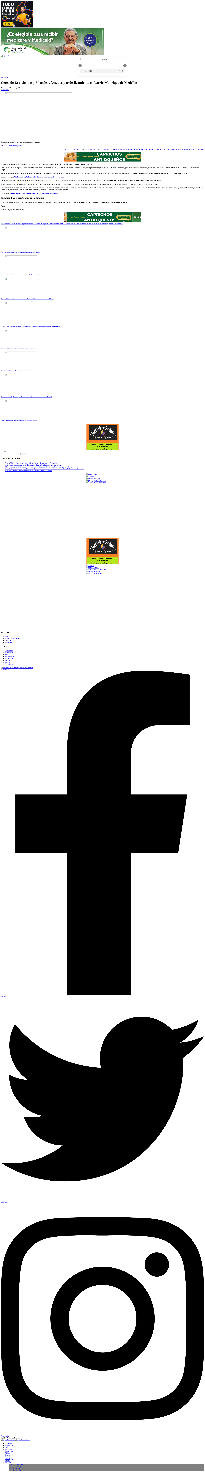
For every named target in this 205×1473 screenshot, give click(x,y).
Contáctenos (9, 640)
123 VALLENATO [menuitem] (16, 1464)
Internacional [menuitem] (9, 1445)
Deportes (8, 662)
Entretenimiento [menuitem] (10, 1449)
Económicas (9, 658)
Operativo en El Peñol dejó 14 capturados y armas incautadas (17, 370)
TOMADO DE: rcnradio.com (73, 149)
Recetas (7, 660)
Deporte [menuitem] (8, 1457)
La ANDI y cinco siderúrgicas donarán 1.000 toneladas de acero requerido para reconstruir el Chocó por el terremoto (31, 326)
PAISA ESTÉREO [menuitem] (15, 1468)
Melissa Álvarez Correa (9, 145)
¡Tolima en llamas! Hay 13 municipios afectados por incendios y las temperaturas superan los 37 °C (26, 396)
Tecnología (9, 664)
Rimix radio (5, 1436)
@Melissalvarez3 (22, 145)
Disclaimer (8, 642)
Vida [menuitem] (6, 1447)
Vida (6, 654)
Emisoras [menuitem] (8, 1463)
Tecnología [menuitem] (9, 1459)
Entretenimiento (10, 656)
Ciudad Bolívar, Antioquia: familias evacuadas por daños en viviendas (39, 177)
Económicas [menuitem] (9, 1451)
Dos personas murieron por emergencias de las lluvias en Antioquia (34, 193)
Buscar (3, 452)
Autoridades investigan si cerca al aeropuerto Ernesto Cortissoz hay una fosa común (22, 274)
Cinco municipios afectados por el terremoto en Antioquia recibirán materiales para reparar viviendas (27, 298)
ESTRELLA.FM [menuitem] (15, 1466)
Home (7, 637)
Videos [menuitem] (7, 1453)
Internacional (9, 653)
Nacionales (4, 77)
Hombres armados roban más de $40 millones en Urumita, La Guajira (19, 348)
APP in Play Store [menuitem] (15, 1470)
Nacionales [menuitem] (9, 1443)
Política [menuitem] (7, 1461)
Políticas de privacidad (12, 638)
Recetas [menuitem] (7, 1455)
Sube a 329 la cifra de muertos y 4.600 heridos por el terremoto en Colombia (20, 252)
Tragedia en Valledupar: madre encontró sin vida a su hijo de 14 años (19, 420)
